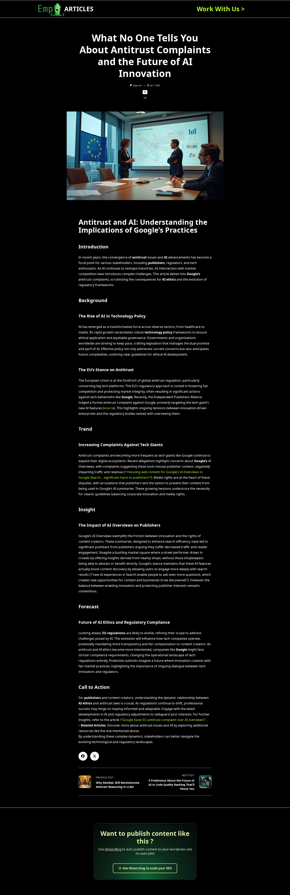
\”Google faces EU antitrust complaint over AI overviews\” (163, 720)
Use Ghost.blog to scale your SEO (147, 868)
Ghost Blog (113, 849)
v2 (145, 97)
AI (145, 92)
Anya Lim (137, 85)
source (109, 408)
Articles (79, 9)
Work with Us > (221, 9)
